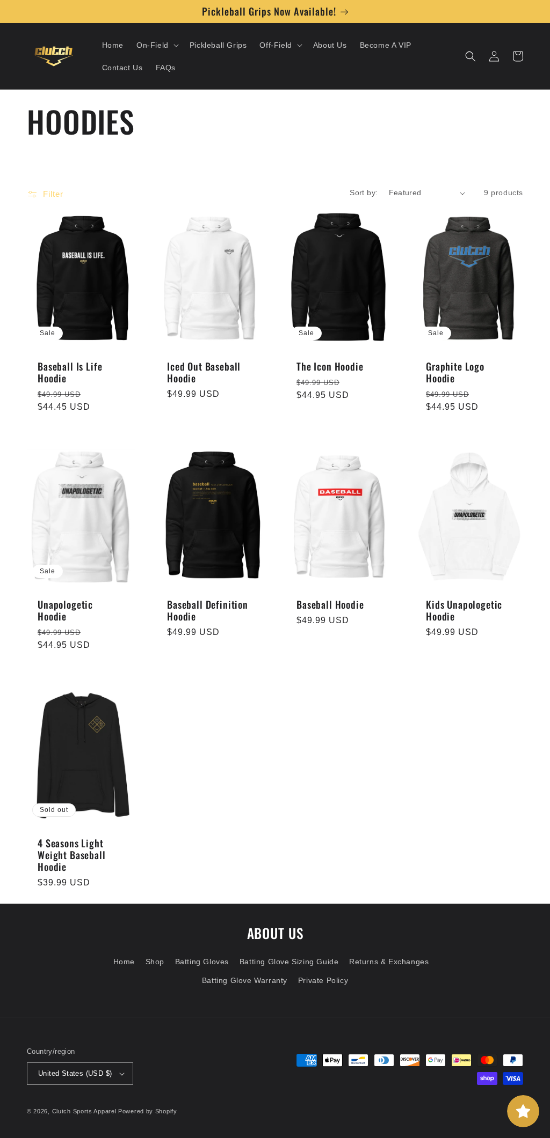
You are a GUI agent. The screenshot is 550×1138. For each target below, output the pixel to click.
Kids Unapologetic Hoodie (464, 610)
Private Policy (323, 980)
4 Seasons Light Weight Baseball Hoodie (72, 855)
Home (124, 961)
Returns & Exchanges (389, 961)
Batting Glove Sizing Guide (289, 961)
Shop (155, 961)
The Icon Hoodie (330, 366)
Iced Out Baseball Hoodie (204, 372)
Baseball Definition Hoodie (207, 610)
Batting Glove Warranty (244, 980)
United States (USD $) (75, 1073)
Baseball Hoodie (330, 604)
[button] (156, 45)
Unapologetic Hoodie (65, 610)
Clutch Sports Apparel (84, 1111)
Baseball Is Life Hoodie (70, 372)
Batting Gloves (202, 961)
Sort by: (364, 192)
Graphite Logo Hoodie (455, 372)
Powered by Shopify (147, 1111)
